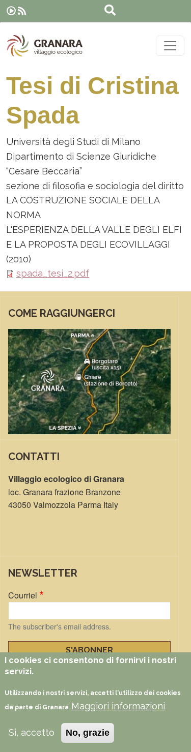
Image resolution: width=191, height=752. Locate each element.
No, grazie (88, 733)
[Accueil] (45, 46)
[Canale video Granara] (11, 11)
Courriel (22, 595)
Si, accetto (31, 732)
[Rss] (22, 11)
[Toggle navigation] (170, 46)
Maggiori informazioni (118, 706)
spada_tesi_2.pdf (52, 273)
